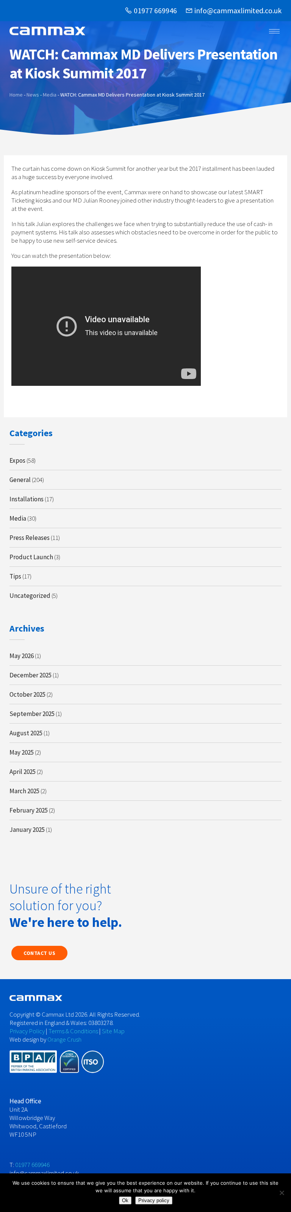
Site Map (113, 1031)
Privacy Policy (27, 1031)
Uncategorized (29, 595)
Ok (125, 1200)
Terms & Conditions (73, 1031)
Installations (26, 499)
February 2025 (28, 810)
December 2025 (30, 675)
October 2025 (27, 694)
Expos (17, 460)
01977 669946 (155, 10)
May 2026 (21, 656)
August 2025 (25, 733)
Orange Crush (64, 1039)
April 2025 (22, 771)
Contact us (39, 953)
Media (17, 518)
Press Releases (29, 537)
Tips (15, 576)
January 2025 (27, 829)
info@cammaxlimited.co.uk (238, 10)
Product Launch (31, 557)
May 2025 (21, 752)
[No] (281, 1192)
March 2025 (24, 791)
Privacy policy (153, 1200)
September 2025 (32, 714)
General (20, 480)
